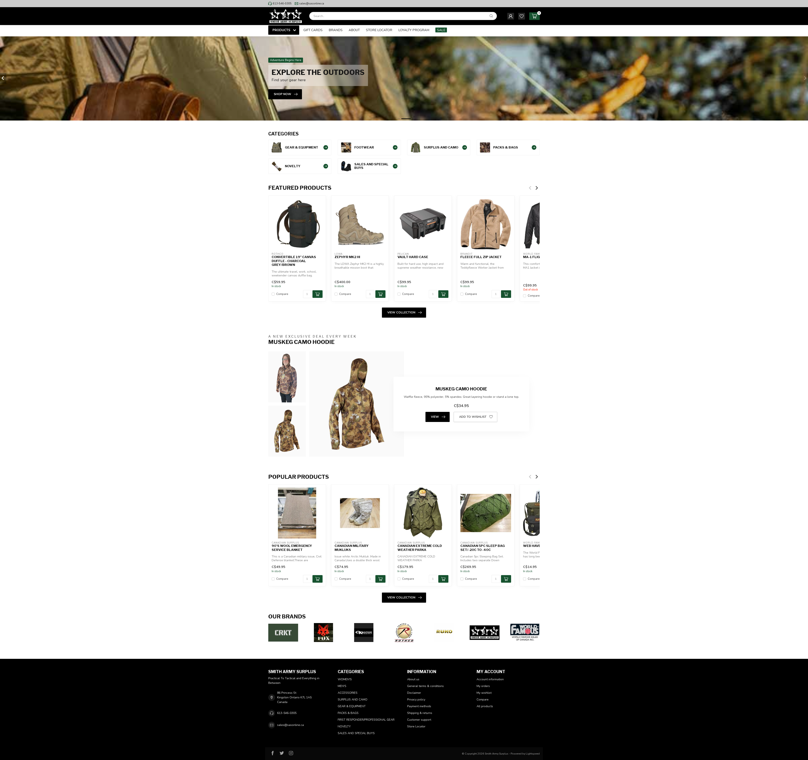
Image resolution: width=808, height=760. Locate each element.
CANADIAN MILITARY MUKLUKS (352, 548)
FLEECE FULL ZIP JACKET (481, 257)
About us (413, 679)
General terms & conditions (425, 686)
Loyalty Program (413, 30)
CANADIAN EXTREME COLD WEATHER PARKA (419, 548)
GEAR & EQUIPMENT (352, 706)
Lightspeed (533, 753)
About (354, 30)
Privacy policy (416, 700)
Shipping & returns (419, 713)
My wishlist (484, 693)
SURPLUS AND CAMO (352, 700)
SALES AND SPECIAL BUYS (356, 733)
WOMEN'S (345, 679)
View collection (401, 312)
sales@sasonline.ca (311, 3)
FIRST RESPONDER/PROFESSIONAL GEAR (366, 720)
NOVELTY (344, 726)
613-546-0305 (282, 3)
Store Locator (379, 30)
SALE (441, 30)
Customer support (419, 720)
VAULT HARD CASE (412, 257)
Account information (490, 679)
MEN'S (342, 686)
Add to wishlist (472, 417)
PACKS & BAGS (348, 713)
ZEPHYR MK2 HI (347, 257)
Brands (336, 30)
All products (485, 706)
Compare (282, 293)
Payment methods (419, 706)
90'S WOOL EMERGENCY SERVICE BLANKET (292, 548)
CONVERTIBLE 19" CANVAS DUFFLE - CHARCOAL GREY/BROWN (294, 261)
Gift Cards (313, 30)
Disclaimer (414, 693)
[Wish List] (521, 16)
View (435, 417)
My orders (483, 686)
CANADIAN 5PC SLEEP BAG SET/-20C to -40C (482, 548)
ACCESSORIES (347, 693)
